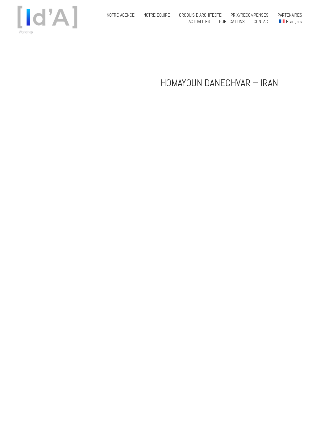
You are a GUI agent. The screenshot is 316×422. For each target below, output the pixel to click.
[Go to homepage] (49, 18)
